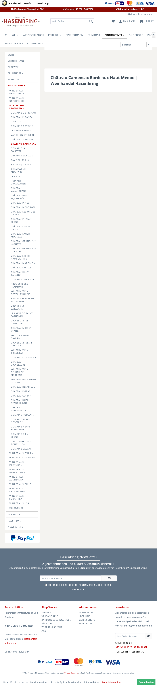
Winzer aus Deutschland (17, 92)
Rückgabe (48, 623)
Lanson (16, 176)
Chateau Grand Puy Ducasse (23, 250)
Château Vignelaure (18, 363)
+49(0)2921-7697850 (19, 626)
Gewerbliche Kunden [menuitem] (141, 14)
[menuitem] (72, 21)
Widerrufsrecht (52, 627)
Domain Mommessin (23, 357)
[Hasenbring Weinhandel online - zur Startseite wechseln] (20, 22)
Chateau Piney (20, 202)
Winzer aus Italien (21, 453)
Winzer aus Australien (16, 478)
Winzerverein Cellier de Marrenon (19, 372)
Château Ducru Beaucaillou (21, 401)
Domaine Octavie (22, 126)
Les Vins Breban (21, 130)
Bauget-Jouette (21, 164)
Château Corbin (21, 395)
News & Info (15, 526)
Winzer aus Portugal (16, 463)
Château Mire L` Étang (21, 329)
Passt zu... (14, 520)
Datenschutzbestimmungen (79, 584)
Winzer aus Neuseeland (17, 490)
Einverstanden (146, 682)
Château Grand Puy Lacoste (23, 242)
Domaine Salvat (21, 448)
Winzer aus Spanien (22, 457)
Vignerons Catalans (18, 307)
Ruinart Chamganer (18, 182)
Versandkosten (71, 673)
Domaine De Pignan (23, 112)
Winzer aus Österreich (16, 99)
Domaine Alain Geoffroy (20, 421)
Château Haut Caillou (20, 273)
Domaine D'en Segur (19, 435)
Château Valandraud (19, 189)
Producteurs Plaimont (19, 285)
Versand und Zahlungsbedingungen (56, 618)
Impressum (85, 623)
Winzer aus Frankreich (17, 107)
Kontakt (47, 612)
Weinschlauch (17, 60)
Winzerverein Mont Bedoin (23, 381)
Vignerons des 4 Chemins (21, 344)
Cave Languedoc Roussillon (21, 443)
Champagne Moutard (18, 170)
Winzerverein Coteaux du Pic (20, 293)
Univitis (16, 121)
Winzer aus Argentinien (17, 471)
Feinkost (13, 79)
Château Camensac (23, 143)
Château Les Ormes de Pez (23, 213)
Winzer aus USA (19, 503)
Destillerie (16, 507)
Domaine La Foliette (18, 150)
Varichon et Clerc (23, 134)
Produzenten (16, 85)
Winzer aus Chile (20, 484)
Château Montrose (23, 207)
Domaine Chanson (22, 279)
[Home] (6, 35)
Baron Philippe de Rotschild (22, 300)
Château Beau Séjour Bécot (20, 197)
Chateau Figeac (21, 391)
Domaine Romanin (22, 414)
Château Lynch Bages (20, 228)
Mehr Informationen (112, 682)
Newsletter (86, 612)
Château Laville (21, 267)
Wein (11, 54)
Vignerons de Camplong (20, 322)
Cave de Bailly (20, 160)
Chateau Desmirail (23, 386)
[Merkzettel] (113, 21)
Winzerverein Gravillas (19, 351)
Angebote (14, 514)
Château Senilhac (22, 139)
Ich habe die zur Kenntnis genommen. (131, 647)
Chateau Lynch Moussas (20, 235)
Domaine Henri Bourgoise (20, 428)
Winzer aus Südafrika (16, 497)
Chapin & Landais (22, 155)
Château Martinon (23, 263)
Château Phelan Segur (21, 220)
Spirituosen (15, 73)
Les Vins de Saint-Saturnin (22, 315)
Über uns (84, 616)
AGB (44, 630)
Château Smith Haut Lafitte (20, 257)
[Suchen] (91, 21)
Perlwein (14, 67)
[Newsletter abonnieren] (109, 578)
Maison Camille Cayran (21, 337)
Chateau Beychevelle (19, 409)
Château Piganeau (22, 117)
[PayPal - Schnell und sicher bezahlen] (22, 538)
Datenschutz (86, 619)
